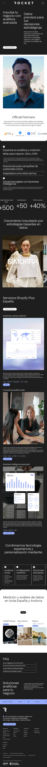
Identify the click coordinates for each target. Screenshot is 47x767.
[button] (4, 3)
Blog (14, 734)
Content (19, 702)
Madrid (4, 746)
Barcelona (5, 744)
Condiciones (5, 753)
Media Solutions (6, 734)
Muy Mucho (23, 621)
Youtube (25, 734)
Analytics (37, 702)
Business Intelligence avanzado (16, 464)
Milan (4, 748)
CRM (28, 702)
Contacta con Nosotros (9, 724)
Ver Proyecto (6, 624)
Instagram (26, 732)
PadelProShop (9, 621)
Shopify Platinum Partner (6, 731)
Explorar (6, 384)
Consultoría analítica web (14, 390)
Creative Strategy (7, 702)
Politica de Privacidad (7, 757)
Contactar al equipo (9, 533)
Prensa (14, 736)
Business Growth (6, 735)
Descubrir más (7, 458)
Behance (25, 736)
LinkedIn (25, 731)
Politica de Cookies (31, 755)
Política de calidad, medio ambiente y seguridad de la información (14, 755)
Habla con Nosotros (10, 47)
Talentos (15, 732)
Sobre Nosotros (16, 731)
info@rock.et (36, 731)
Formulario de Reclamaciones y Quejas (16, 753)
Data (4, 737)
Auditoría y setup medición (14, 316)
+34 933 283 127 (37, 732)
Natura (35, 621)
